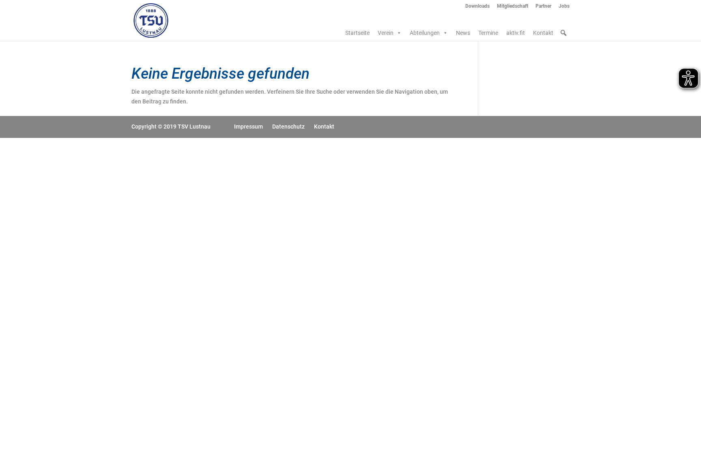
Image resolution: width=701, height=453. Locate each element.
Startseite (357, 33)
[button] (563, 33)
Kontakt (543, 33)
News (463, 33)
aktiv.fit (515, 33)
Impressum (248, 126)
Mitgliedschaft (512, 6)
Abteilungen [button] (425, 33)
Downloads (477, 6)
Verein (386, 33)
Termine (488, 33)
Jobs (564, 6)
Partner (543, 6)
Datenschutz (288, 126)
